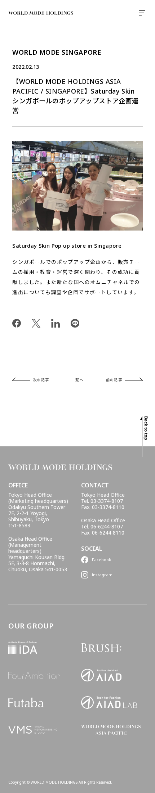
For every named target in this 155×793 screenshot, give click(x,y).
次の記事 (41, 379)
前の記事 (114, 379)
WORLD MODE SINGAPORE (56, 52)
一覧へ (77, 379)
